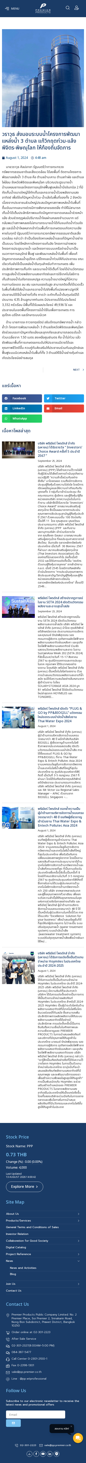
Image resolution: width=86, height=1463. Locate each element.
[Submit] (13, 1423)
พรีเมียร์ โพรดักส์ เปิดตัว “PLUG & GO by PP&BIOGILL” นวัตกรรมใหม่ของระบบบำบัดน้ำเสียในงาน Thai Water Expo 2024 (60, 715)
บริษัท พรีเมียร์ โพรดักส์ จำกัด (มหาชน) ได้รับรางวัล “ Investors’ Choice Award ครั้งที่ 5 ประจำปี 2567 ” (60, 449)
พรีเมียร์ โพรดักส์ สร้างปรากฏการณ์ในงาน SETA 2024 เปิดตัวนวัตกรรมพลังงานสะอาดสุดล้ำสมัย (60, 602)
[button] (22, 398)
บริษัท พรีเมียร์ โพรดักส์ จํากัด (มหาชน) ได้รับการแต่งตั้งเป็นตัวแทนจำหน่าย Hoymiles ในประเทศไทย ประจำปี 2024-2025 (60, 959)
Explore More (22, 1186)
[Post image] (18, 450)
